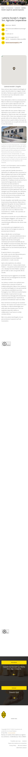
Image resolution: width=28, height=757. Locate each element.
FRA (16, 10)
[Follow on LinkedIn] (19, 722)
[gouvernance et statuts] (14, 59)
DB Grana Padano (22, 745)
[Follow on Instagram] (13, 722)
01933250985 (11, 733)
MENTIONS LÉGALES (22, 747)
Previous (8, 345)
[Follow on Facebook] (6, 722)
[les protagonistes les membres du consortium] (14, 29)
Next (7, 632)
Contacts (24, 741)
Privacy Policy (12, 745)
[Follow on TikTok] (22, 722)
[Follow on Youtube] (10, 722)
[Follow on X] (16, 722)
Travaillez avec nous (16, 741)
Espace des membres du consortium (17, 743)
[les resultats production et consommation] (14, 44)
